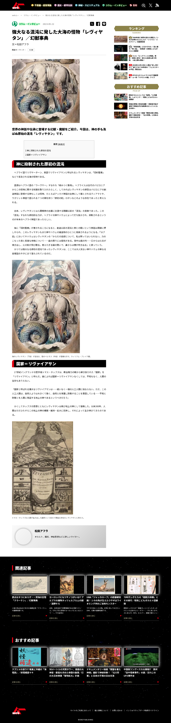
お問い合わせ (117, 710)
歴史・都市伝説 (64, 5)
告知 (135, 5)
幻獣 (31, 50)
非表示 (61, 144)
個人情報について (101, 710)
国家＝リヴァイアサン (36, 154)
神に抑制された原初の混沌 (38, 150)
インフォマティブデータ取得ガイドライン (142, 710)
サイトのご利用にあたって (80, 710)
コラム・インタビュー (116, 5)
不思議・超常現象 (43, 5)
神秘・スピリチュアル (89, 5)
